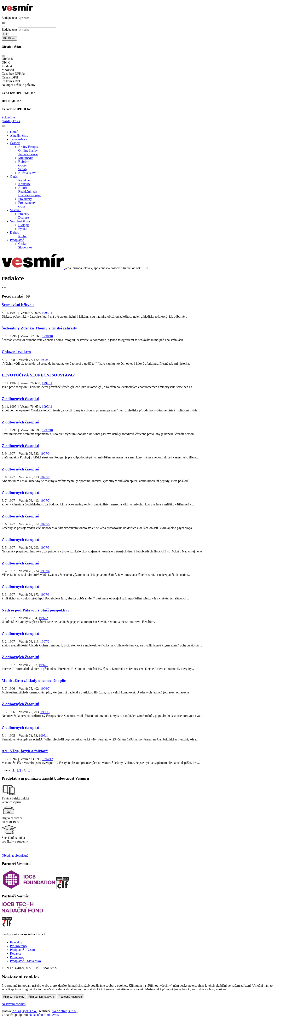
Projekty (23, 214)
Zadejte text (9, 17)
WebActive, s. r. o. (64, 1011)
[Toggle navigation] (3, 126)
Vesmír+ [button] (15, 210)
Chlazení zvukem (16, 352)
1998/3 (45, 360)
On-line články (28, 150)
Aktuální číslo (19, 135)
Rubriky (23, 161)
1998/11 (47, 313)
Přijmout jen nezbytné (41, 996)
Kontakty (24, 184)
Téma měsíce (18, 139)
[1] (13, 770)
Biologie (23, 225)
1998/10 (47, 336)
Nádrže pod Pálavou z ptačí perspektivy (35, 610)
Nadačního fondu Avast (44, 1014)
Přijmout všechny (13, 996)
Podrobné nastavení (71, 996)
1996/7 (45, 688)
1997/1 (43, 665)
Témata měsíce (28, 154)
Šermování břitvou (18, 305)
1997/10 (47, 430)
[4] (29, 770)
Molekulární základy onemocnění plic (34, 680)
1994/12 (47, 759)
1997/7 (45, 500)
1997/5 (45, 547)
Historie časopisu (29, 195)
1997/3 (45, 594)
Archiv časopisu (28, 146)
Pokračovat (9, 117)
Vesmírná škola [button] (20, 221)
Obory (22, 165)
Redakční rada (27, 191)
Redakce (24, 180)
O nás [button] (14, 176)
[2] (19, 770)
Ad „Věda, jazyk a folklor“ (25, 751)
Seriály (22, 169)
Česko (22, 243)
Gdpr (21, 206)
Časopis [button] (15, 143)
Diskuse (23, 217)
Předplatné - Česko (22, 949)
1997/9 (45, 453)
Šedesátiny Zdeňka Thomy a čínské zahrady (39, 328)
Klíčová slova (27, 173)
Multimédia (25, 158)
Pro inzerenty (27, 202)
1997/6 (45, 524)
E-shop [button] (14, 232)
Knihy (22, 236)
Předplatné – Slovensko (25, 961)
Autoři (22, 187)
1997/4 (45, 571)
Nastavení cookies (13, 1004)
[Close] (3, 56)
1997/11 (47, 383)
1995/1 (43, 735)
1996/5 (45, 712)
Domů (14, 132)
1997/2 (43, 618)
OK (5, 34)
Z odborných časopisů (20, 399)
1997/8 (45, 477)
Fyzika (22, 228)
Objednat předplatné (15, 855)
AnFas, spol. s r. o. (24, 1011)
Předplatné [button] (17, 240)
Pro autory (25, 199)
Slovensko (25, 247)
